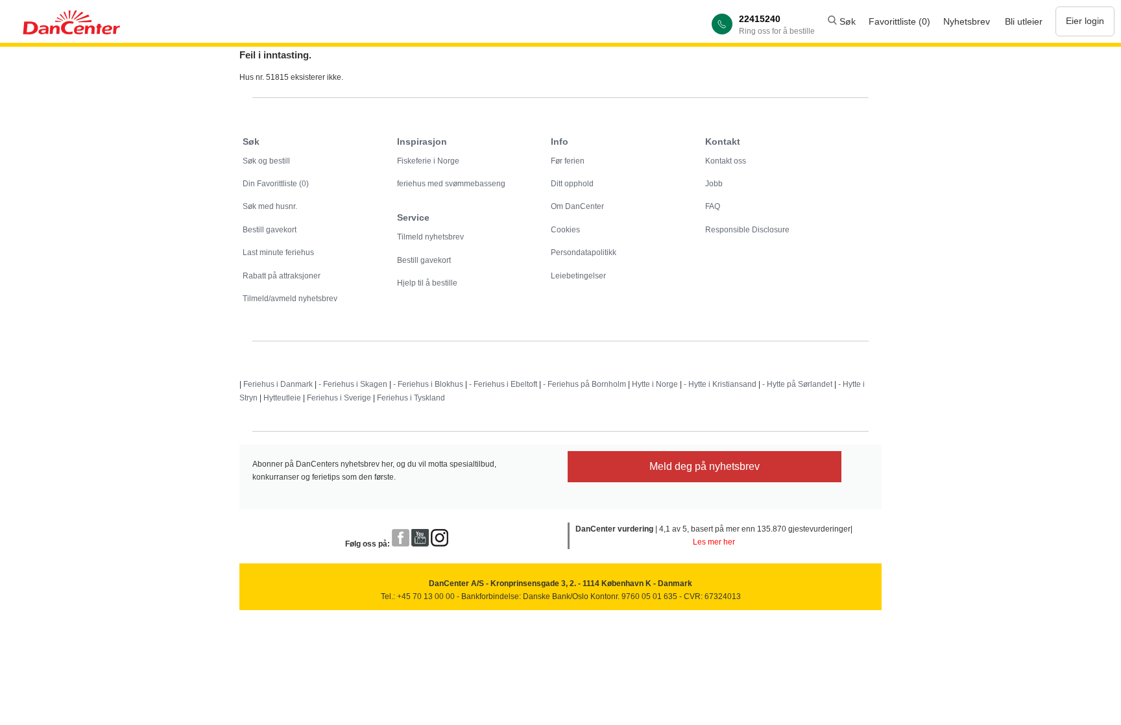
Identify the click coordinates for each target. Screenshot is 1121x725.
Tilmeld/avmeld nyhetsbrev (290, 298)
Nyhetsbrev (966, 21)
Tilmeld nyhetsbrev (430, 236)
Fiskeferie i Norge (428, 161)
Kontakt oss (725, 161)
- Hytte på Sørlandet (797, 384)
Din (276, 183)
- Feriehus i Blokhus (428, 384)
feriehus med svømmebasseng (451, 183)
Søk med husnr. (270, 206)
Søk (846, 21)
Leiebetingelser (578, 275)
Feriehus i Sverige (339, 397)
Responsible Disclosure (747, 229)
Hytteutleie (282, 397)
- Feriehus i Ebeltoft (503, 384)
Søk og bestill (266, 161)
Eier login (1085, 21)
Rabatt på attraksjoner (281, 275)
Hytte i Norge (655, 384)
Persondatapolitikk (583, 252)
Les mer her (714, 542)
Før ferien (568, 161)
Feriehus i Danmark (278, 384)
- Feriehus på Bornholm (584, 384)
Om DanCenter (577, 206)
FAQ (712, 206)
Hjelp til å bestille (427, 283)
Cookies (565, 229)
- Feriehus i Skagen (353, 384)
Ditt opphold (572, 183)
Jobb (714, 183)
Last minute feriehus (278, 252)
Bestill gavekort (269, 229)
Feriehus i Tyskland (411, 397)
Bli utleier (1024, 21)
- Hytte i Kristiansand (720, 384)
